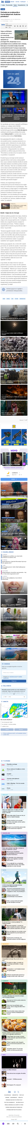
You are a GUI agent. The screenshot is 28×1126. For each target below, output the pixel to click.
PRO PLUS (21, 1095)
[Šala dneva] (24, 696)
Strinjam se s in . (12, 677)
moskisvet (6, 944)
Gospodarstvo (21, 5)
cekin (4, 907)
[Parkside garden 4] (16, 437)
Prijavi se (14, 681)
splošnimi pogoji (13, 676)
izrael (8, 298)
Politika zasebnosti (9, 1102)
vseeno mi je (5, 726)
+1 (9, 27)
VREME (13, 479)
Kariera (7, 1097)
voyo (4, 1054)
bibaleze (5, 794)
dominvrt (5, 981)
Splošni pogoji (20, 1102)
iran (4, 298)
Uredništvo (15, 1095)
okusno (5, 1017)
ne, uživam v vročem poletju (9, 724)
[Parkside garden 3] (6, 437)
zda (12, 298)
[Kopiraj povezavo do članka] (26, 26)
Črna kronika (9, 5)
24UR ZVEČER (9, 25)
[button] (8, 114)
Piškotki (20, 1097)
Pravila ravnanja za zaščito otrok (14, 1104)
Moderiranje (13, 1097)
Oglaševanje (7, 1095)
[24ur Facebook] (15, 1092)
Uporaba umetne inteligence (14, 1109)
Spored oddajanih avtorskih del (14, 1107)
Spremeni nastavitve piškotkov (14, 1099)
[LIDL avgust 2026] (14, 426)
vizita (4, 870)
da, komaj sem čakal (7, 722)
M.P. (7, 27)
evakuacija (22, 298)
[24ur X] (18, 1092)
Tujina (15, 5)
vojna (16, 298)
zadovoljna (6, 833)
